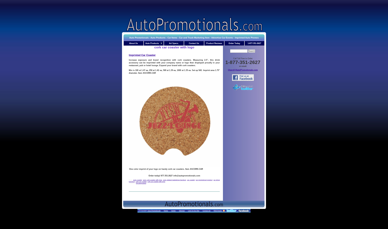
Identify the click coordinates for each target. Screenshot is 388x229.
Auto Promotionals (154, 210)
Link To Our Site (193, 210)
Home (166, 210)
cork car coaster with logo (156, 181)
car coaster (191, 180)
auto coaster (137, 180)
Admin (173, 210)
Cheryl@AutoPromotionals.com (243, 70)
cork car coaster (141, 181)
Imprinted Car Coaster (142, 55)
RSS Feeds (218, 210)
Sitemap (182, 210)
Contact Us (206, 210)
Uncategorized (141, 183)
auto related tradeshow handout (174, 180)
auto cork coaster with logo (152, 180)
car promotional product (204, 180)
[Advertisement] (194, 8)
